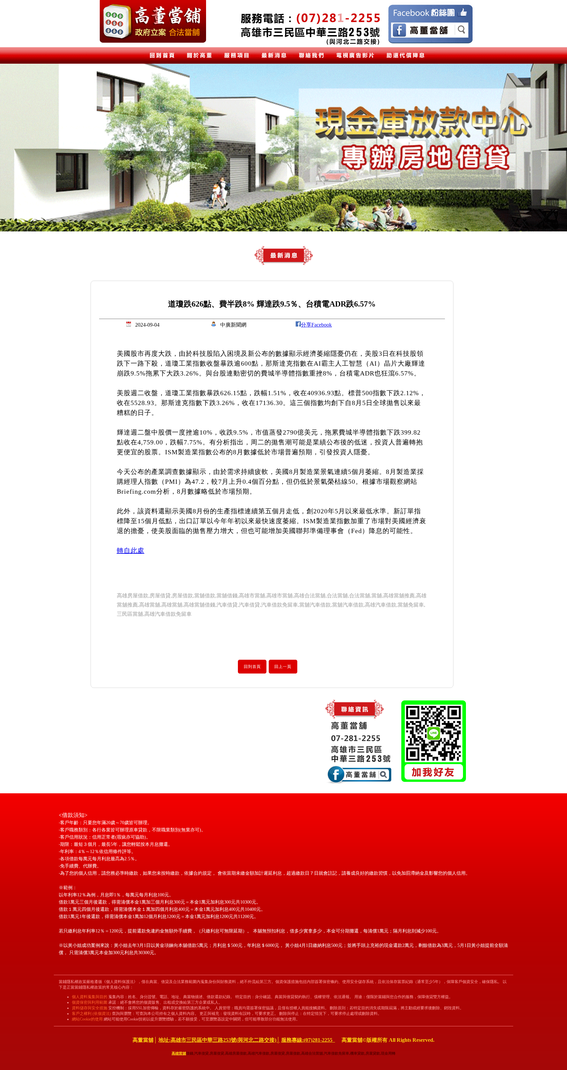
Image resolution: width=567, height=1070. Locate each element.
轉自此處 (130, 550)
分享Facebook (316, 325)
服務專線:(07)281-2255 (308, 1040)
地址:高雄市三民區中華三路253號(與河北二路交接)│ (219, 1040)
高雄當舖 (179, 1053)
